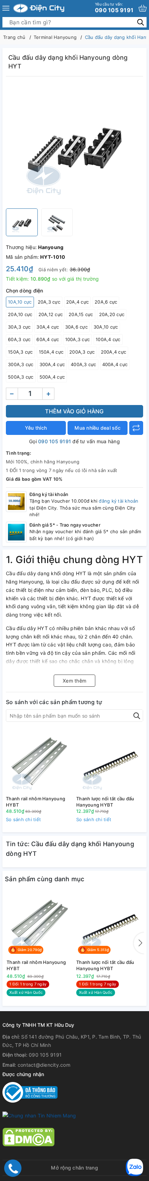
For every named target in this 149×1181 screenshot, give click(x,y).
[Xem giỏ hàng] (143, 8)
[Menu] (5, 8)
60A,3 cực (19, 339)
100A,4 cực (108, 339)
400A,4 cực (115, 364)
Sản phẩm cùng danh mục (45, 879)
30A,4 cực (47, 327)
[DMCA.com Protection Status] (28, 1137)
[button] (139, 943)
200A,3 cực (82, 352)
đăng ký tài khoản (118, 501)
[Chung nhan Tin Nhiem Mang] (39, 1115)
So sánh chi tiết (23, 819)
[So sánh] (136, 428)
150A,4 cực (51, 352)
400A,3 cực (83, 364)
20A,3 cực (49, 302)
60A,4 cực (47, 339)
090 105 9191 (114, 8)
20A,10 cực (20, 314)
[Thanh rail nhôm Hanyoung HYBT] (39, 761)
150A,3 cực (20, 352)
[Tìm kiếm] (140, 22)
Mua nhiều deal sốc (97, 428)
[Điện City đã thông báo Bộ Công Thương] (30, 1092)
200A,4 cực (113, 352)
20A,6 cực (106, 302)
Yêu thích (36, 428)
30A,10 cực (106, 327)
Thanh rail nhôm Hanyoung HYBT (35, 802)
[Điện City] (39, 8)
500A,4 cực (52, 377)
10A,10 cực (20, 302)
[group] (74, 144)
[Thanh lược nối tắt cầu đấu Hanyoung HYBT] (109, 761)
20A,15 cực (81, 314)
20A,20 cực (112, 314)
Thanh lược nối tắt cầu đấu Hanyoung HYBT (105, 802)
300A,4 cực (52, 364)
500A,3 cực (21, 377)
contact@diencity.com (44, 1065)
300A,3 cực (21, 364)
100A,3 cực (77, 339)
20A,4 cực (77, 302)
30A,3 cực (19, 327)
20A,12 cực (50, 314)
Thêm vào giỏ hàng (74, 411)
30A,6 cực (76, 327)
